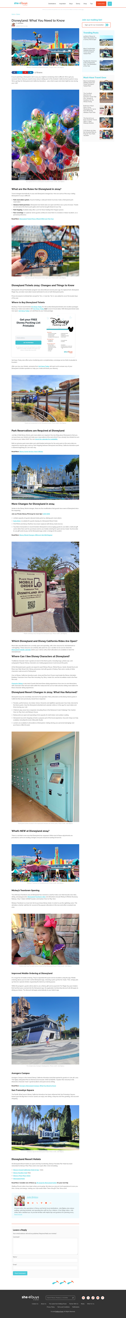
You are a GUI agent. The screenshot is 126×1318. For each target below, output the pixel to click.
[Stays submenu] (73, 3)
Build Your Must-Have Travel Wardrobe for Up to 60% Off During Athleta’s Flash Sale (89, 109)
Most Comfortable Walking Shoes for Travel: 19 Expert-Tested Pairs (89, 51)
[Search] (73, 1298)
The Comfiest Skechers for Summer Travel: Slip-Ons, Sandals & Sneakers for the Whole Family (90, 97)
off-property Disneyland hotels (46, 1183)
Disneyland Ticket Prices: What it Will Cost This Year (36, 219)
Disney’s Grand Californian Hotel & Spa (26, 1170)
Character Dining (17, 683)
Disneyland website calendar (21, 650)
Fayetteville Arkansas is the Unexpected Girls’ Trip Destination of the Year (90, 63)
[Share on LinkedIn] (31, 72)
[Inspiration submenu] (66, 3)
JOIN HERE (46, 514)
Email (15, 1264)
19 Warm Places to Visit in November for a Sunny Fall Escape (90, 37)
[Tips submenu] (93, 3)
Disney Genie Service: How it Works (31, 451)
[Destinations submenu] (56, 3)
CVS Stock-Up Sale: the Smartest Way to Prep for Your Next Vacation (89, 133)
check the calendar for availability (46, 439)
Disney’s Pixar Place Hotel (21, 1176)
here (82, 9)
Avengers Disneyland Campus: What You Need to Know (37, 1086)
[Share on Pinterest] (25, 72)
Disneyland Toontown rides (37, 897)
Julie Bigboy (20, 23)
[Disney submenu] (80, 3)
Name (15, 1257)
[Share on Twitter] (20, 72)
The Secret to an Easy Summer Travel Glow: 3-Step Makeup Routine (90, 120)
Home (13, 14)
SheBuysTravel (59, 1311)
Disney (18, 14)
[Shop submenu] (87, 3)
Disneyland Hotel (19, 1179)
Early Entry (16, 521)
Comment (16, 1237)
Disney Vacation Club (20, 1173)
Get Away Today (36, 307)
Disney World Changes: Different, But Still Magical (35, 535)
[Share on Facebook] (14, 72)
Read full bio (18, 1214)
